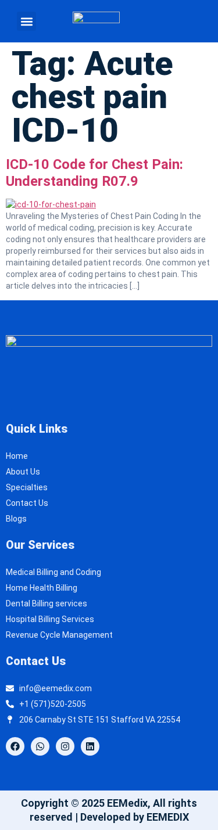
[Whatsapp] (40, 746)
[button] (26, 21)
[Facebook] (15, 746)
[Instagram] (65, 746)
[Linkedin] (90, 746)
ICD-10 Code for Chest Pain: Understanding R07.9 (94, 172)
